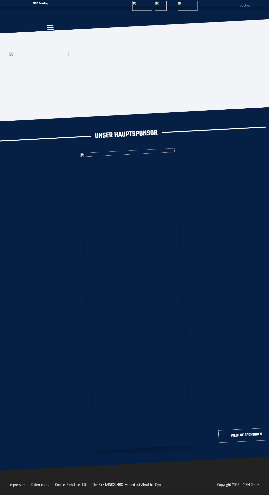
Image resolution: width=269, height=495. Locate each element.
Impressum (17, 484)
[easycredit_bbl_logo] (142, 4)
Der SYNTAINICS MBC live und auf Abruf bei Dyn (127, 484)
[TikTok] (232, 5)
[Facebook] (213, 5)
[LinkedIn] (226, 5)
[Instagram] (219, 5)
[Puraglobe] (135, 298)
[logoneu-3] (188, 4)
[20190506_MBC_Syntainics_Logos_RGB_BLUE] (77, 41)
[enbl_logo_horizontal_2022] (165, 4)
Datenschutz (40, 484)
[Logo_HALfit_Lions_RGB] (112, 39)
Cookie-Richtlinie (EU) (71, 484)
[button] (50, 27)
